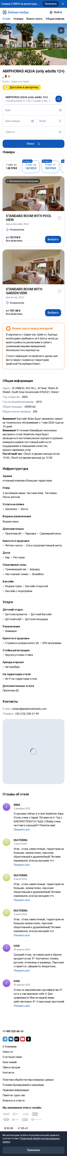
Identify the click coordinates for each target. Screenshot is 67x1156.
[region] (33, 44)
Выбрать (53, 239)
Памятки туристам (14, 1095)
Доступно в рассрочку (24, 87)
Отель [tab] (6, 18)
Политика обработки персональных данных (28, 1079)
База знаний (10, 1062)
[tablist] (33, 18)
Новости (8, 1051)
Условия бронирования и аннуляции (23, 1084)
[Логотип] (16, 12)
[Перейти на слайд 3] (33, 62)
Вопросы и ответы (14, 1100)
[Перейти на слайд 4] (35, 62)
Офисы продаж (11, 1067)
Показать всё (22, 829)
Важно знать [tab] (34, 18)
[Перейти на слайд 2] (31, 62)
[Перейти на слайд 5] (37, 62)
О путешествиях (12, 1057)
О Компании (9, 1046)
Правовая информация (16, 1090)
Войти (58, 12)
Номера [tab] (18, 18)
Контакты (8, 1072)
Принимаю (33, 1150)
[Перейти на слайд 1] (29, 62)
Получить (51, 3)
